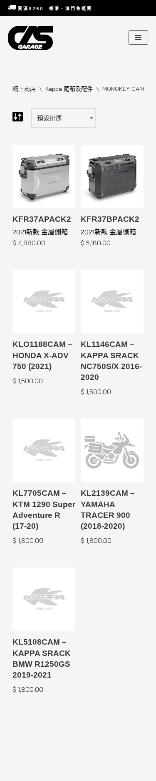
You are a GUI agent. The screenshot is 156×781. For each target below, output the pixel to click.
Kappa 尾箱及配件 (69, 89)
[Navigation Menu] (138, 37)
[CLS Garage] (32, 38)
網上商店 (24, 89)
